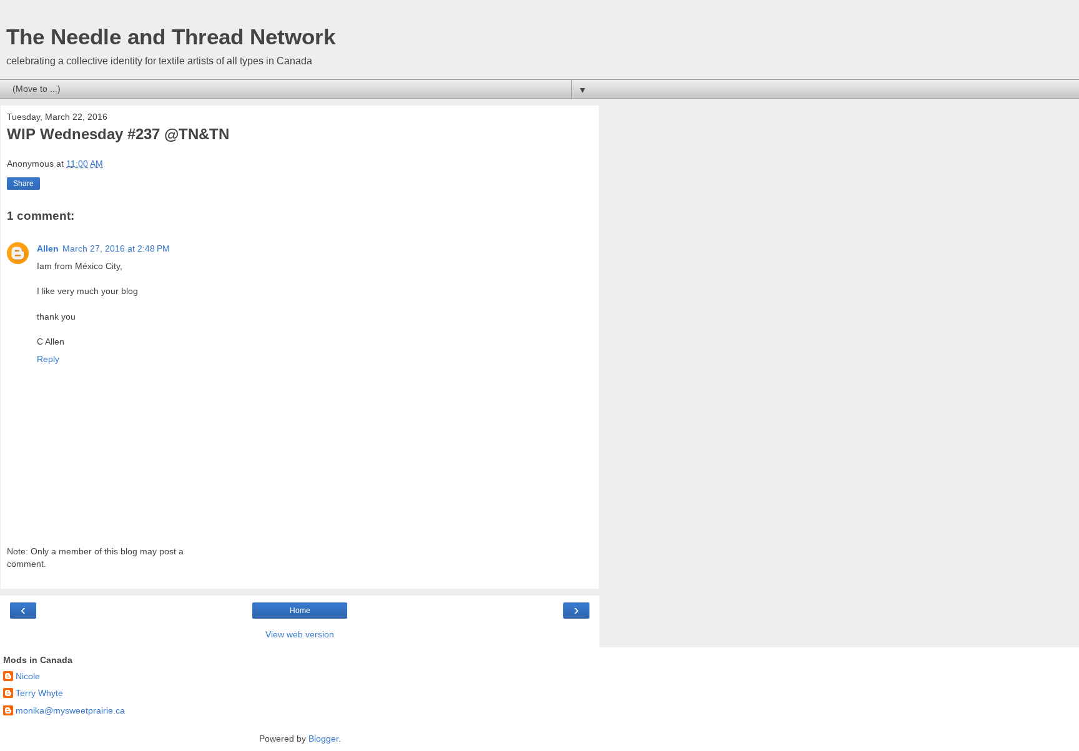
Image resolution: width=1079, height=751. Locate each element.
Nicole (28, 676)
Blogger (323, 739)
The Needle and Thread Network (170, 37)
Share (23, 183)
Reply (48, 359)
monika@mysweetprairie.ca (70, 710)
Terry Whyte (39, 693)
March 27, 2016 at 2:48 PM (116, 248)
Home (300, 610)
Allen (48, 248)
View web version (299, 634)
